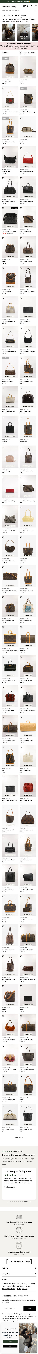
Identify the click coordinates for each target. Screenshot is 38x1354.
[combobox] (19, 10)
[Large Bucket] (28, 427)
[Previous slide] (8, 1202)
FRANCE (4, 1289)
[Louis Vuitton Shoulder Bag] (10, 337)
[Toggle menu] (35, 6)
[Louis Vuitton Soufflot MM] (10, 845)
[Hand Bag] (10, 427)
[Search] (35, 11)
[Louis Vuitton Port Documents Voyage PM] (28, 696)
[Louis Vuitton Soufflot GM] (10, 187)
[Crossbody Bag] (10, 157)
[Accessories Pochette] (10, 367)
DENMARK (16, 1284)
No (10, 1346)
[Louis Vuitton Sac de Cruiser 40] (10, 636)
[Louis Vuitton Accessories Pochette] (28, 157)
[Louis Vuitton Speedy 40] (10, 1085)
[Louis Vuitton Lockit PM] (10, 696)
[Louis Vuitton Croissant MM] (10, 546)
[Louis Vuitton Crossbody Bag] (28, 97)
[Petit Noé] (10, 247)
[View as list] (25, 53)
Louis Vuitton (6, 80)
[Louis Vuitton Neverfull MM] (28, 1055)
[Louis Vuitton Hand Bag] (10, 1115)
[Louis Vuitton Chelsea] (28, 247)
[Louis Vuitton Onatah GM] (10, 1025)
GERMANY (9, 1286)
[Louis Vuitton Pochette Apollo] (10, 786)
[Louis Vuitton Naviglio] (28, 217)
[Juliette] (28, 67)
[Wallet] (28, 995)
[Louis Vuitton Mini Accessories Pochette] (10, 97)
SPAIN (19, 1289)
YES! (10, 1341)
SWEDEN (23, 1284)
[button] (12, 1201)
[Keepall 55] (28, 636)
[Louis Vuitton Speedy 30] (10, 397)
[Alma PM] (10, 905)
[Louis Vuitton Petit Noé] (10, 606)
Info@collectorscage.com (10, 1321)
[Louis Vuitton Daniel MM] (28, 875)
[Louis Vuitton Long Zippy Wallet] (10, 486)
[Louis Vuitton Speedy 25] (28, 187)
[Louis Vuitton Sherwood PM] (28, 516)
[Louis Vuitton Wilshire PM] (10, 666)
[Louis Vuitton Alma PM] (28, 397)
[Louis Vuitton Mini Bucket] (10, 127)
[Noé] (10, 756)
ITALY (3, 1286)
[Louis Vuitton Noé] (10, 67)
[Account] (28, 6)
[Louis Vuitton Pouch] (28, 307)
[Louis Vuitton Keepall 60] (10, 726)
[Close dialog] (35, 1325)
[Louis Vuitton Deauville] (28, 666)
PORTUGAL (11, 1289)
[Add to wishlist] (21, 59)
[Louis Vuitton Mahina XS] (10, 516)
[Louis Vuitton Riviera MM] (28, 816)
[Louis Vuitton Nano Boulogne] (28, 337)
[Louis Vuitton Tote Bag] (28, 606)
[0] (24, 6)
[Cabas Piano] (28, 546)
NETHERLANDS (18, 1286)
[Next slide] (30, 1202)
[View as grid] (20, 53)
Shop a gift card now (19, 48)
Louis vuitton (24, 80)
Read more (25, 21)
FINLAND (27, 1286)
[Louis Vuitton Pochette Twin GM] (10, 576)
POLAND (24, 1289)
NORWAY (31, 1284)
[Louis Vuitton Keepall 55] (28, 935)
